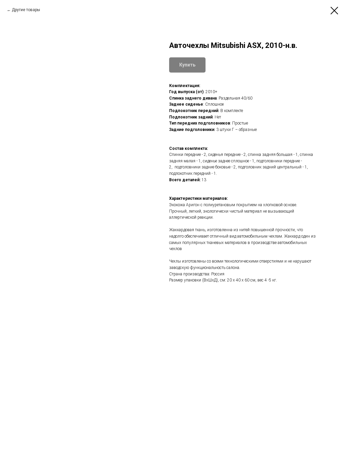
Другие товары (26, 9)
